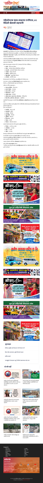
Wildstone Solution (26, 480)
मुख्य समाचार (8, 448)
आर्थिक (25, 453)
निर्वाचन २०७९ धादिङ (37, 470)
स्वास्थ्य (7, 456)
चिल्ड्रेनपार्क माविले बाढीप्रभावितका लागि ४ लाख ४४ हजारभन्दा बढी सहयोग (30, 401)
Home (19, 468)
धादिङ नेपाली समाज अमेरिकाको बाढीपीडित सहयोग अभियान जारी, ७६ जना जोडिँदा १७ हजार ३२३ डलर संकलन (12, 383)
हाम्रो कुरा (21, 469)
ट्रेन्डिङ (34, 12)
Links (26, 468)
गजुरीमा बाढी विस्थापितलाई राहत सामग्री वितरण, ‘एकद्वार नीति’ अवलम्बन (30, 418)
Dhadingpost (9, 27)
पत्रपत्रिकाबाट (7, 453)
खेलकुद (7, 452)
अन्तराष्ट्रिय (25, 448)
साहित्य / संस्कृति (8, 455)
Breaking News (8, 451)
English (37, 12)
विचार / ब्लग (26, 450)
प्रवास (25, 451)
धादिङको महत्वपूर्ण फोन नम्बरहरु (33, 470)
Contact (23, 468)
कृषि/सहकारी (26, 452)
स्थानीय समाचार (8, 450)
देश (24, 456)
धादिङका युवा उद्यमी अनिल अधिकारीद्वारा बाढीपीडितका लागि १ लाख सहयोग (30, 436)
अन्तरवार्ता (25, 455)
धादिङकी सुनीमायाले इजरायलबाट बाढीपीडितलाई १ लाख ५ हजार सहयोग (11, 401)
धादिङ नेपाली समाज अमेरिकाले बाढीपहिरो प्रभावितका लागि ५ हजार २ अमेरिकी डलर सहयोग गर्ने (12, 418)
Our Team (29, 469)
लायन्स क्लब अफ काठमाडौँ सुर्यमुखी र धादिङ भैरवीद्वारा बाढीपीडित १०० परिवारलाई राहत (31, 382)
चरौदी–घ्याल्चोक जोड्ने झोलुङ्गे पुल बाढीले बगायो (11, 435)
